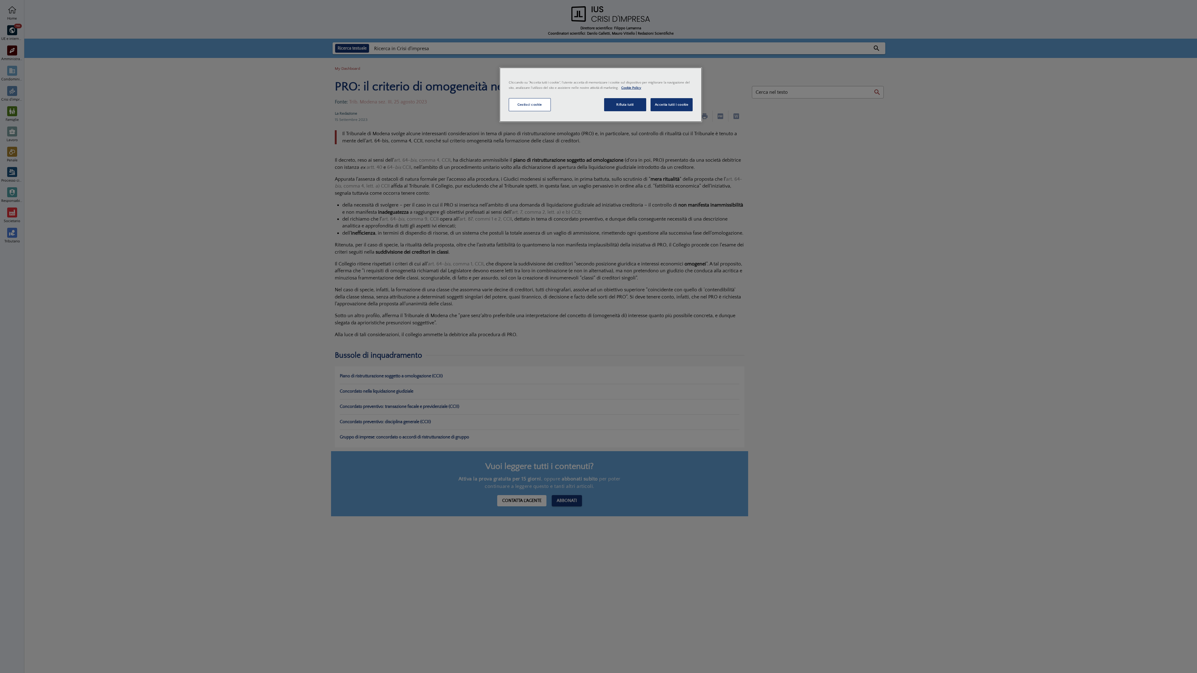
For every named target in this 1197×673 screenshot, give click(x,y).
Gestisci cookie (529, 105)
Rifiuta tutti (624, 105)
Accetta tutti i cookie (672, 105)
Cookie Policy (631, 88)
